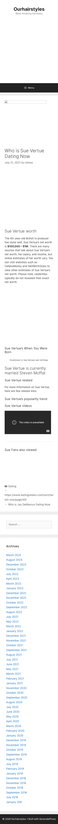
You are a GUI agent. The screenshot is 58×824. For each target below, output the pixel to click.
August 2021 (14, 654)
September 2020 (16, 697)
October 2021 (14, 645)
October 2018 (14, 787)
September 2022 (16, 607)
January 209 (14, 802)
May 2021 (12, 669)
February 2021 (15, 678)
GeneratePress (47, 818)
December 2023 (16, 564)
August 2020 (14, 702)
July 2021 (12, 659)
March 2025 (13, 555)
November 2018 (16, 783)
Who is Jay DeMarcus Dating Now (29, 504)
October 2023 (15, 569)
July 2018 (12, 797)
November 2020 (16, 688)
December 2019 (16, 740)
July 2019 (12, 764)
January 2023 (14, 588)
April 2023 (12, 578)
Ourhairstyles (29, 9)
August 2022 (14, 612)
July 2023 (12, 574)
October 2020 (15, 692)
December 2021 (16, 635)
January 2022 (14, 631)
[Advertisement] (29, 52)
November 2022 (16, 597)
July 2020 (12, 707)
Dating (12, 486)
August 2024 (14, 559)
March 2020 (13, 726)
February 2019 (15, 768)
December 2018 (16, 778)
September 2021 (16, 650)
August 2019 (14, 759)
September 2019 (16, 754)
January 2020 (14, 735)
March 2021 (13, 673)
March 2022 (13, 626)
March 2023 (13, 583)
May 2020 (12, 716)
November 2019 (16, 745)
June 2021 (12, 664)
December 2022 (16, 593)
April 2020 (12, 721)
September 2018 (16, 792)
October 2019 (14, 749)
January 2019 (14, 773)
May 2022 (12, 621)
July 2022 (12, 616)
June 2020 (12, 711)
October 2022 (14, 602)
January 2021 (14, 683)
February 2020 (15, 730)
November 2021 (16, 640)
